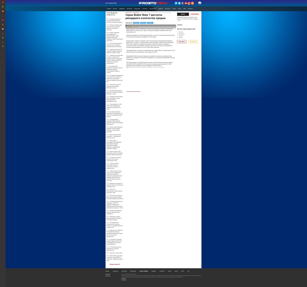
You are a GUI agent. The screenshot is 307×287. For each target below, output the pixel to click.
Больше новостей (115, 264)
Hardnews (122, 9)
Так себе (181, 35)
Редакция (108, 274)
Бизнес (115, 9)
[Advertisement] (150, 80)
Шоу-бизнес (152, 9)
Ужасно (181, 37)
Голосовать (181, 42)
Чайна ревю (124, 280)
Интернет (167, 9)
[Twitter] (179, 3)
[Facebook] (182, 3)
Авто (184, 9)
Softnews (129, 9)
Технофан (123, 278)
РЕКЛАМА (190, 9)
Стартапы (144, 9)
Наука (179, 9)
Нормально (182, 34)
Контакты (108, 276)
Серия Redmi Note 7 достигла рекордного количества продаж (146, 67)
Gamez (174, 9)
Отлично (181, 32)
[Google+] (189, 3)
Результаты (193, 42)
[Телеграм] (176, 3)
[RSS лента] (192, 3)
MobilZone (137, 9)
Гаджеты (160, 9)
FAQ (188, 271)
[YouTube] (185, 3)
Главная (109, 9)
